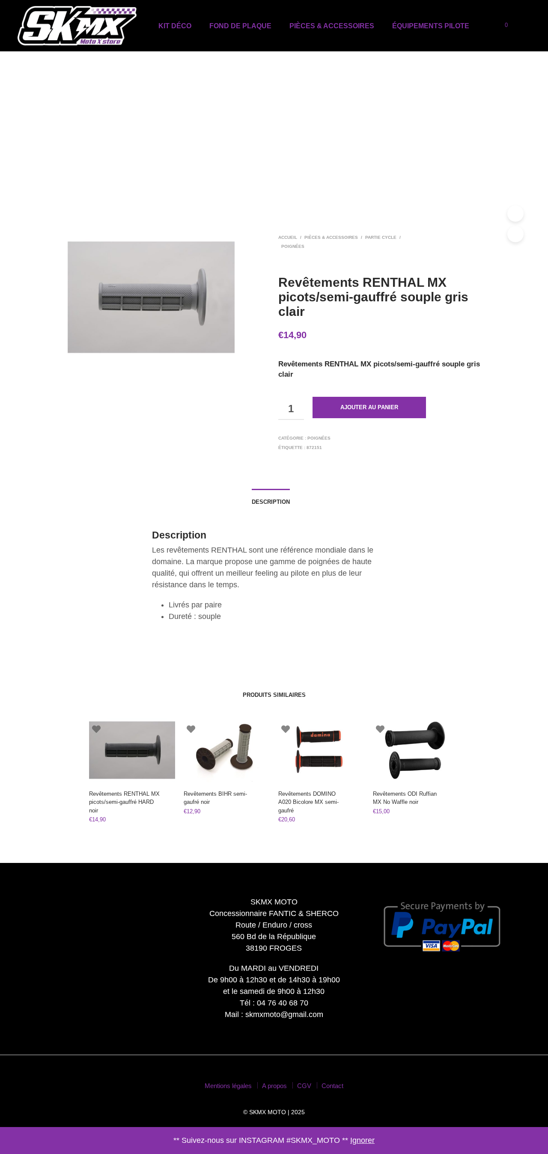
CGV (304, 1085)
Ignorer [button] (362, 1140)
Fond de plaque (240, 26)
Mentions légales (228, 1085)
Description (271, 502)
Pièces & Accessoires (331, 26)
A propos (274, 1085)
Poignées (292, 246)
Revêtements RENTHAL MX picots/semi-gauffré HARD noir (124, 802)
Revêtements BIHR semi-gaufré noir (215, 798)
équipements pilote (430, 26)
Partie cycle (380, 237)
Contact (332, 1085)
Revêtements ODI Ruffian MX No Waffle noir (405, 798)
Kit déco (174, 26)
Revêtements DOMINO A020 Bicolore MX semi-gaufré (308, 802)
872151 (314, 447)
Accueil (287, 237)
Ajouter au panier (369, 407)
